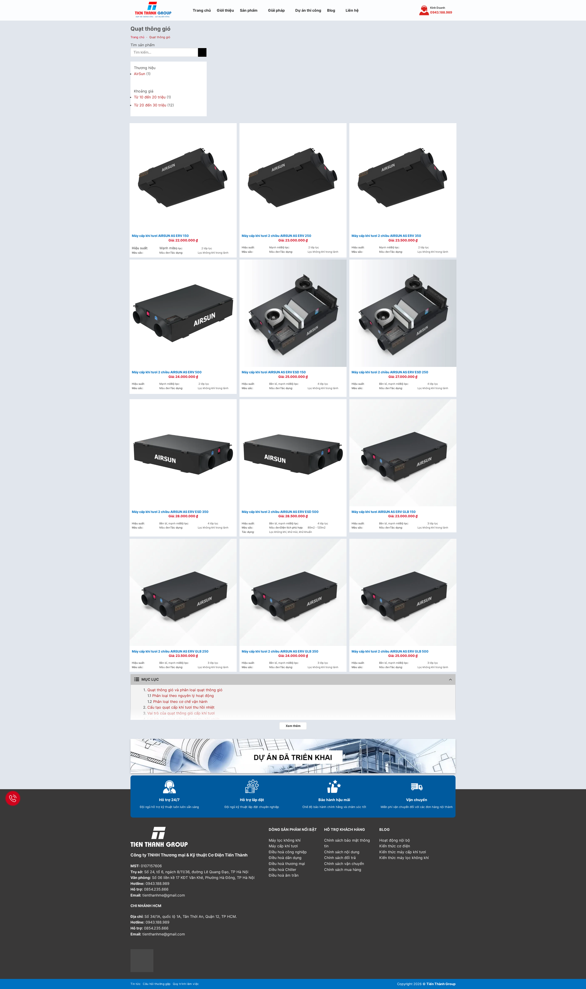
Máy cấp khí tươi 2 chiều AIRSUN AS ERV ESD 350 (170, 512)
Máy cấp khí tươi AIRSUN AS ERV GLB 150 (384, 512)
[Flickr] (172, 945)
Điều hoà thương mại (287, 863)
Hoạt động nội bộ (394, 840)
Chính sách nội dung (341, 852)
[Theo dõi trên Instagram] (388, 10)
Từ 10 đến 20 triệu (149, 97)
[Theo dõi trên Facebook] (382, 10)
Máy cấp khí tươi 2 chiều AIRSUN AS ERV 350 (386, 236)
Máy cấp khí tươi (283, 846)
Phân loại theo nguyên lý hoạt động (183, 695)
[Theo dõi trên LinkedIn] (161, 945)
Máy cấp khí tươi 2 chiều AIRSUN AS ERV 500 (167, 372)
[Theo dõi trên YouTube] (406, 10)
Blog (331, 10)
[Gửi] (202, 52)
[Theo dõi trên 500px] (178, 945)
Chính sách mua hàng (342, 869)
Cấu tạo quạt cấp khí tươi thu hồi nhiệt (180, 707)
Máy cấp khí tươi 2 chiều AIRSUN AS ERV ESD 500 (280, 512)
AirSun (139, 73)
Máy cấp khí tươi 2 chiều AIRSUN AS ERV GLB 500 (390, 651)
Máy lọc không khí (285, 840)
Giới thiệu (225, 10)
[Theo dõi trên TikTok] (394, 10)
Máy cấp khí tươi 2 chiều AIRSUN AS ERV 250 (276, 236)
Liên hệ (352, 10)
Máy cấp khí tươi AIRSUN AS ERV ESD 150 (274, 372)
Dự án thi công (308, 10)
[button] (185, 10)
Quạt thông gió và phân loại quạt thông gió (184, 690)
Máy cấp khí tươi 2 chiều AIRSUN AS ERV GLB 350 (280, 651)
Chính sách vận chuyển (344, 863)
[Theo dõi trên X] (150, 945)
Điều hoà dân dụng (285, 857)
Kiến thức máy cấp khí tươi (402, 852)
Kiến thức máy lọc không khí (404, 857)
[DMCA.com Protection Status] (141, 960)
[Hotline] (13, 798)
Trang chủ (202, 10)
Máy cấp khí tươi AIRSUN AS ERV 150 (160, 236)
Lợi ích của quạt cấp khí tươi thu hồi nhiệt (183, 719)
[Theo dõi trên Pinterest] (400, 10)
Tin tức (135, 984)
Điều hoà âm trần (283, 875)
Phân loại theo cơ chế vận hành (180, 701)
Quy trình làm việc (186, 984)
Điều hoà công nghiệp (288, 852)
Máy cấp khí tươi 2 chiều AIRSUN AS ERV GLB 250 (170, 651)
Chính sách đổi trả (340, 857)
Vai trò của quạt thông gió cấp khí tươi (181, 713)
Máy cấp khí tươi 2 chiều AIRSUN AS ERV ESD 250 (390, 372)
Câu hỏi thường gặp (157, 984)
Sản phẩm (249, 10)
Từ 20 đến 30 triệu (150, 105)
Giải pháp (276, 10)
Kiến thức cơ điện (394, 846)
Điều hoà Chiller (282, 869)
